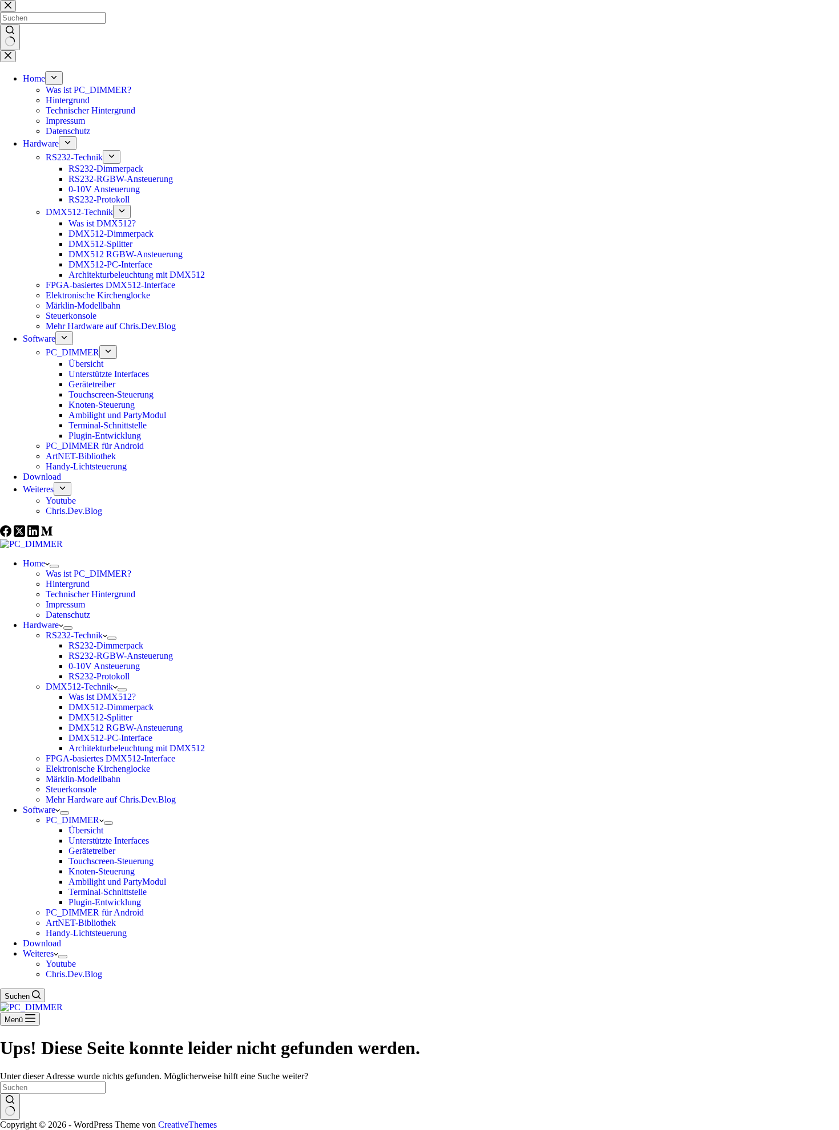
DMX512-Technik (79, 686)
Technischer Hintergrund (90, 594)
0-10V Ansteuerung (104, 666)
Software (39, 810)
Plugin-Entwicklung (104, 902)
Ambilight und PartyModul (117, 881)
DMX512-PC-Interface (110, 738)
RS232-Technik (74, 635)
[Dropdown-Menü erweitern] (54, 566)
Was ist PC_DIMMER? (88, 573)
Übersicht (85, 830)
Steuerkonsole (71, 789)
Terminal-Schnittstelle (107, 892)
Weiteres (38, 953)
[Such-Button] (10, 1106)
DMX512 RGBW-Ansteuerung (125, 727)
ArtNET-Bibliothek (81, 923)
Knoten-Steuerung (101, 871)
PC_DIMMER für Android (95, 912)
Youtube (61, 964)
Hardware (41, 625)
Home (34, 563)
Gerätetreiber (91, 851)
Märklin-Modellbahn (83, 779)
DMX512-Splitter (100, 717)
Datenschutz (68, 614)
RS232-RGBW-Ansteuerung (120, 656)
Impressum (65, 604)
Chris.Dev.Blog (74, 974)
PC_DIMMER (72, 820)
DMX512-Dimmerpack (111, 707)
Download (42, 943)
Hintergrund (68, 584)
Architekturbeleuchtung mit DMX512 (136, 748)
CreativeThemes (187, 1124)
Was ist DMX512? (102, 697)
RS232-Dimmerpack (105, 645)
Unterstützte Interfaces (108, 840)
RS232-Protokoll (99, 676)
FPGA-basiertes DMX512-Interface (110, 758)
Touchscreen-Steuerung (111, 861)
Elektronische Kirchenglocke (98, 768)
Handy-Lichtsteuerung (86, 933)
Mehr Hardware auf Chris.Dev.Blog (111, 799)
